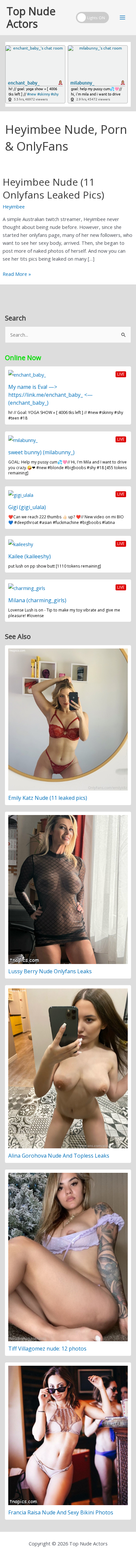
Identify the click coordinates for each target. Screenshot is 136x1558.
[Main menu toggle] (122, 17)
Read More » (17, 274)
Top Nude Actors (31, 17)
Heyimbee (14, 206)
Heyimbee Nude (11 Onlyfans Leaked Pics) (53, 188)
